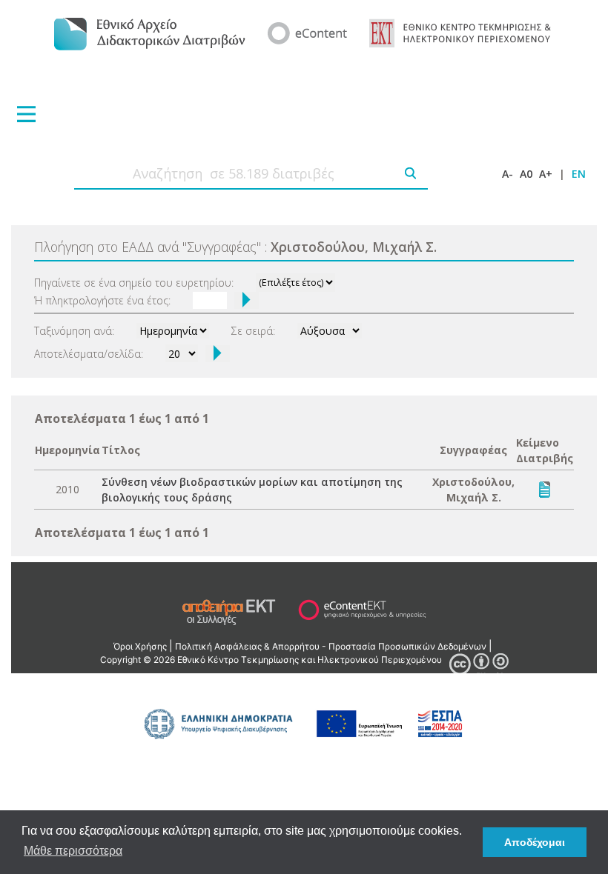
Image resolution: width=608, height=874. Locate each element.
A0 (526, 174)
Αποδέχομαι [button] (534, 842)
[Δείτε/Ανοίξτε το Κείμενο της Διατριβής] (544, 488)
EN (579, 174)
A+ (545, 174)
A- (507, 174)
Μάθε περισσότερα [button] (73, 850)
